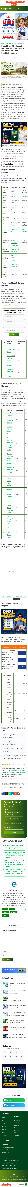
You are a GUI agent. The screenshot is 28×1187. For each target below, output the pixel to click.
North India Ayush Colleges (12, 43)
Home (2, 43)
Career (3, 1123)
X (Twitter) (13, 912)
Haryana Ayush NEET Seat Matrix (15, 258)
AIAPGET (24, 196)
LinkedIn (5, 909)
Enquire (21, 970)
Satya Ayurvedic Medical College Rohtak (10, 532)
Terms (3, 1132)
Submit (14, 334)
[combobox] (5, 827)
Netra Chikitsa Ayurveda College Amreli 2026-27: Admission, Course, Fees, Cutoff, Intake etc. (13, 847)
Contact (3, 1135)
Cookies (3, 1126)
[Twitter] (6, 793)
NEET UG (13, 196)
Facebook (12, 772)
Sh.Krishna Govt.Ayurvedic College (11, 349)
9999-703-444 (6, 1185)
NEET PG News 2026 (7, 1147)
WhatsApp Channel (18, 770)
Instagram (21, 772)
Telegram (5, 772)
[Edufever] (6, 9)
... (24, 908)
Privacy (3, 1129)
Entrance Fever (5, 1150)
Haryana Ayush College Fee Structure (15, 267)
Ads (2, 1120)
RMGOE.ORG (5, 1152)
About (3, 1117)
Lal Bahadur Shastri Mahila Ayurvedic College (10, 507)
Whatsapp (17, 1133)
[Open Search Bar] (22, 8)
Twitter (16, 1123)
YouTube (12, 909)
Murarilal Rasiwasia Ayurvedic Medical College (10, 458)
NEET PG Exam (6, 1145)
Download (16, 599)
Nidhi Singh (11, 57)
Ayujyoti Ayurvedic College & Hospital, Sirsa (10, 494)
